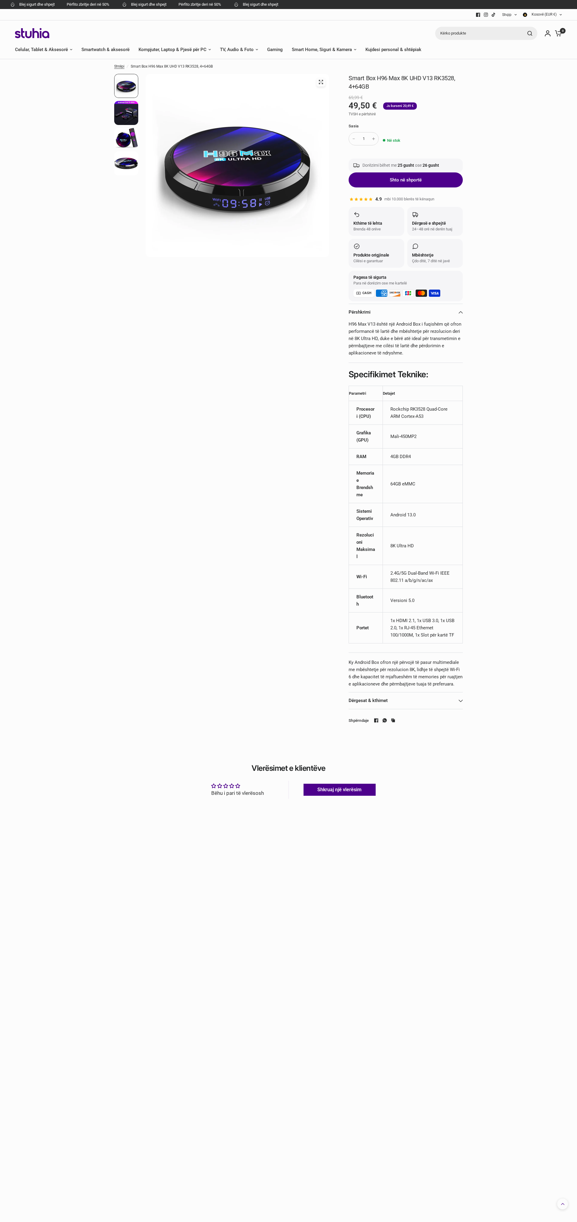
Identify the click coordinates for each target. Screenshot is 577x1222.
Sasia (354, 126)
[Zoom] (320, 82)
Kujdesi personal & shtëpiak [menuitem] (393, 49)
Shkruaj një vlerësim (339, 789)
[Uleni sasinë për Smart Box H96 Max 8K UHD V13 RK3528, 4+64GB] (354, 138)
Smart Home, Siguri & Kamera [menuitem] (322, 49)
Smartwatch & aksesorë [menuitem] (105, 49)
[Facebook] (478, 15)
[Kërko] (529, 33)
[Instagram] (486, 15)
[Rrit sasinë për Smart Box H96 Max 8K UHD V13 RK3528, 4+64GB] (373, 138)
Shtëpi (119, 66)
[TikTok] (494, 15)
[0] (557, 33)
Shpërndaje (359, 720)
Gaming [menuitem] (275, 49)
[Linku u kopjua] (393, 720)
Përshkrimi (360, 312)
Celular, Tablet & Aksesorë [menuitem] (41, 49)
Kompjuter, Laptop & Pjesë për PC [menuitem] (172, 49)
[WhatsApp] (384, 720)
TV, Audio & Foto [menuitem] (237, 49)
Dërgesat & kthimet (368, 700)
